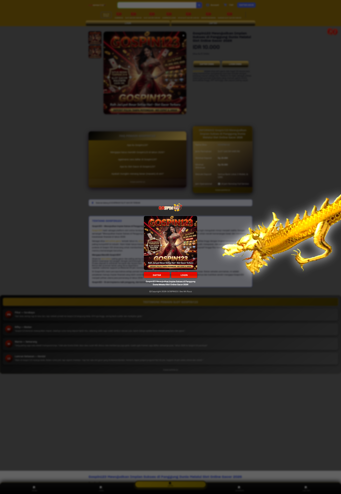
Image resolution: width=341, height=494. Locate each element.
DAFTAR (157, 275)
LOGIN (184, 275)
